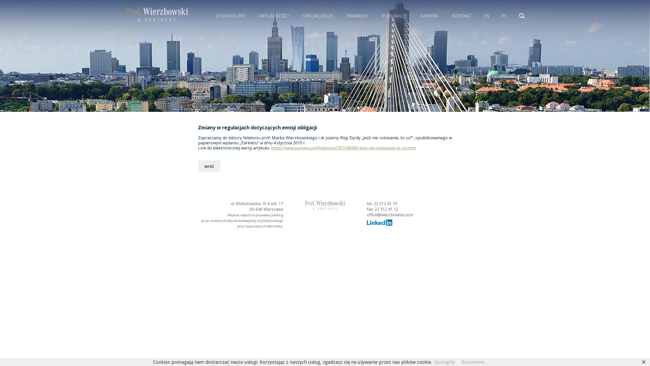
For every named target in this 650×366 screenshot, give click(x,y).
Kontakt (462, 16)
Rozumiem (472, 362)
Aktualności (274, 16)
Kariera (429, 16)
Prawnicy (357, 16)
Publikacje (394, 16)
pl (504, 16)
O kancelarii (231, 16)
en (487, 16)
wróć (209, 166)
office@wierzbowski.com (390, 215)
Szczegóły (444, 362)
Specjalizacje (317, 16)
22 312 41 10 (385, 203)
